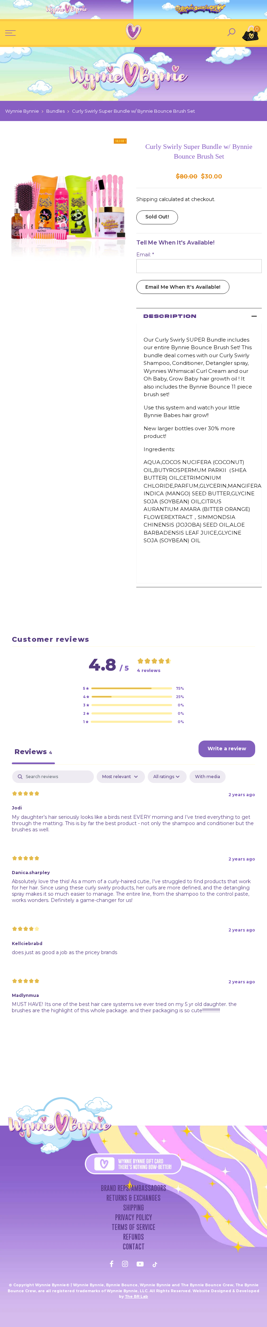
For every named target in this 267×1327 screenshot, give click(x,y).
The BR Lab (136, 1296)
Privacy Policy (133, 1217)
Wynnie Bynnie (22, 111)
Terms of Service (133, 1227)
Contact (134, 1246)
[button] (133, 688)
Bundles (55, 111)
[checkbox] (207, 776)
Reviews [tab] (33, 752)
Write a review (227, 748)
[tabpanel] (133, 897)
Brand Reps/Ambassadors (133, 1188)
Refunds (133, 1237)
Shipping (146, 199)
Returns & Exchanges (133, 1198)
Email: (145, 254)
